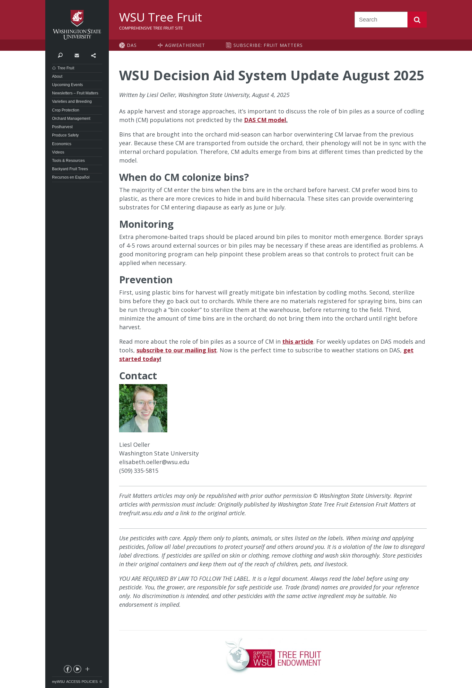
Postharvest (62, 127)
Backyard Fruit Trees (70, 169)
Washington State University (77, 25)
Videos (58, 152)
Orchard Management (71, 118)
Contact (76, 55)
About (57, 76)
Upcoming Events (67, 85)
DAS (132, 45)
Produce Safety (65, 135)
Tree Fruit (65, 68)
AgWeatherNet (185, 45)
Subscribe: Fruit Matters (268, 45)
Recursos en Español (71, 177)
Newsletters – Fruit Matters (75, 93)
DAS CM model (265, 120)
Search (417, 20)
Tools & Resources (68, 160)
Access (73, 682)
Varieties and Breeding (72, 101)
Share (93, 55)
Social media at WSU (87, 670)
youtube (77, 670)
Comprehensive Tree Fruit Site (151, 28)
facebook (67, 670)
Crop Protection (65, 110)
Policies (90, 682)
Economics (61, 144)
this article (297, 341)
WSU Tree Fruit (160, 17)
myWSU (58, 682)
